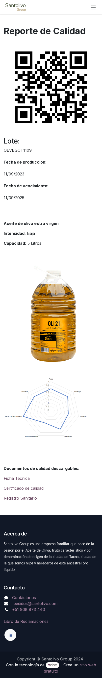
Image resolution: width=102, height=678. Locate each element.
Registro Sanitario (20, 498)
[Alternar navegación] (93, 7)
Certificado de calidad (24, 488)
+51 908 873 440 (28, 609)
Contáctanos (24, 597)
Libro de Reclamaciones (26, 621)
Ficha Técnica (17, 478)
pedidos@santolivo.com (34, 603)
